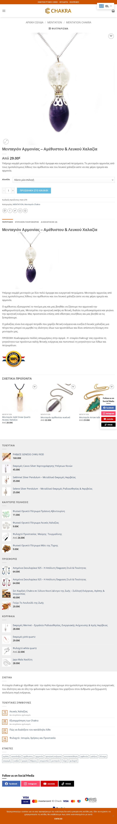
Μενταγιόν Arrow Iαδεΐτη (91, 417)
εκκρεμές (7, 761)
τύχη (65, 761)
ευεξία (16, 761)
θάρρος (33, 761)
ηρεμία (25, 761)
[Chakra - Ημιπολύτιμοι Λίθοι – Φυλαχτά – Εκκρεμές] (58, 11)
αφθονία (84, 756)
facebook (13, 783)
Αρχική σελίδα (34, 22)
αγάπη (6, 756)
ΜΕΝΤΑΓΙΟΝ (54, 22)
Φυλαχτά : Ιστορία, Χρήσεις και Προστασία (33, 738)
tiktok (68, 783)
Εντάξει (58, 819)
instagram (32, 783)
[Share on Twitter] (15, 210)
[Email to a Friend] (20, 210)
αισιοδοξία (16, 756)
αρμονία (39, 756)
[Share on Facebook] (10, 210)
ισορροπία (44, 761)
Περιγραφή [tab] (7, 222)
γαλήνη (94, 756)
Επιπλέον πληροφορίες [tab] (27, 222)
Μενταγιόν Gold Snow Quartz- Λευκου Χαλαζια (16, 418)
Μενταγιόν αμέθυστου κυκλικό (55, 417)
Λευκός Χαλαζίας (19, 711)
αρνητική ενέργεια (53, 756)
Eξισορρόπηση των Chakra (24, 720)
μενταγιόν (55, 761)
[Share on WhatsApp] (4, 210)
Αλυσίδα (6, 180)
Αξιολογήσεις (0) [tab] (49, 222)
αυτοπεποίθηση (71, 756)
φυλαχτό (73, 761)
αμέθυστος (28, 756)
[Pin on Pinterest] (25, 210)
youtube (51, 783)
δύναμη (103, 756)
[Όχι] (113, 816)
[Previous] (2, 406)
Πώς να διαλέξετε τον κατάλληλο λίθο (30, 729)
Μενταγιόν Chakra (78, 22)
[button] (4, 10)
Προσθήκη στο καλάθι (34, 190)
